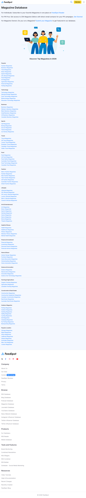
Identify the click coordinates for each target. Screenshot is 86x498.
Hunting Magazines (6, 312)
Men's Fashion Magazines (8, 171)
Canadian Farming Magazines (9, 286)
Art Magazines (5, 79)
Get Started (78, 17)
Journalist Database (7, 407)
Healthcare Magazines (7, 229)
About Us (4, 368)
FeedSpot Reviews (7, 378)
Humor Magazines (6, 215)
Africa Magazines (6, 334)
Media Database (6, 440)
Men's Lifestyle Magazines (8, 198)
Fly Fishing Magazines (7, 321)
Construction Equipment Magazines (11, 295)
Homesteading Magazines (8, 261)
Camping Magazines (7, 319)
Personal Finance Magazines (9, 246)
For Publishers (5, 433)
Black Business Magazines (8, 111)
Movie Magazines (6, 219)
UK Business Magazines (8, 115)
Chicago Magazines (6, 330)
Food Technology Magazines (9, 96)
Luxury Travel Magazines (8, 142)
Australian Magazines (7, 340)
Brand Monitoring (6, 449)
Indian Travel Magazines (8, 148)
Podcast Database (7, 401)
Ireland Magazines (6, 338)
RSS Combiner (5, 459)
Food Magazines (5, 77)
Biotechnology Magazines (8, 98)
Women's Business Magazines (9, 109)
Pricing (77, 2)
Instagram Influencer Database (11, 417)
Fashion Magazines (6, 65)
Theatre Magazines (6, 221)
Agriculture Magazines (7, 81)
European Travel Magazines (9, 144)
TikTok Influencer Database (10, 424)
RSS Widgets (5, 455)
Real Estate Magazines (7, 299)
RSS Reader (5, 436)
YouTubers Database (7, 410)
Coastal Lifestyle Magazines (9, 200)
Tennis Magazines (6, 129)
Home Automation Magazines (9, 263)
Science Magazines (6, 269)
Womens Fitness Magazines (9, 233)
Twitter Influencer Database (10, 420)
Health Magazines (6, 227)
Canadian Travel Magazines (9, 146)
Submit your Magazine (44, 21)
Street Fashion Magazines (8, 183)
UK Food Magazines (6, 157)
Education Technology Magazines (10, 100)
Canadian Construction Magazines (10, 297)
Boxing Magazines (6, 125)
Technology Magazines (7, 92)
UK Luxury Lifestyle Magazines (10, 194)
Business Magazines (7, 67)
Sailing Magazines (6, 313)
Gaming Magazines (6, 213)
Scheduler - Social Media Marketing (12, 465)
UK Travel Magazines (7, 140)
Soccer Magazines (6, 127)
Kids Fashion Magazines (8, 175)
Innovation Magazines (7, 273)
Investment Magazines (7, 244)
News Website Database (9, 414)
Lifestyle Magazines (7, 190)
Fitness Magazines (6, 231)
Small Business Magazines (8, 113)
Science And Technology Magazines (11, 275)
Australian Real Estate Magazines (10, 301)
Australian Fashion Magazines (9, 181)
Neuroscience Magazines (8, 271)
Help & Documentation (8, 478)
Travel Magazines (6, 69)
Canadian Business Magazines (9, 117)
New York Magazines (7, 342)
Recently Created (6, 485)
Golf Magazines (5, 123)
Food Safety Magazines (7, 159)
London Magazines (6, 344)
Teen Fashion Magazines (8, 177)
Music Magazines (6, 71)
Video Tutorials (6, 475)
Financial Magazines (7, 83)
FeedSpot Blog (6, 488)
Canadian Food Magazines (8, 165)
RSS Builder (5, 462)
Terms (3, 385)
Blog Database (6, 397)
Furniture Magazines (7, 257)
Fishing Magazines (6, 85)
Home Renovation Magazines (9, 259)
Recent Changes (6, 481)
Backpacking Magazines (8, 323)
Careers (8, 375)
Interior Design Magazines (8, 255)
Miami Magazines (6, 332)
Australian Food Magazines (8, 161)
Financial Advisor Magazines (9, 248)
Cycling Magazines (6, 315)
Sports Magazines (6, 73)
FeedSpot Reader (58, 13)
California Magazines (7, 336)
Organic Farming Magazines (9, 282)
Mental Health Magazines (8, 235)
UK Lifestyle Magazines (7, 75)
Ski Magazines (5, 317)
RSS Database (5, 394)
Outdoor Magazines (6, 309)
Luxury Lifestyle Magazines (9, 196)
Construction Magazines (8, 293)
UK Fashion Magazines (7, 179)
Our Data (4, 371)
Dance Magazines (6, 217)
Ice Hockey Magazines (7, 131)
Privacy (3, 381)
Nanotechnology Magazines (9, 94)
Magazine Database (7, 404)
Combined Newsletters (8, 452)
